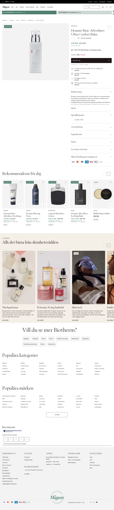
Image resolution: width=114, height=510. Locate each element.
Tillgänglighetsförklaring (9, 484)
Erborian (4, 404)
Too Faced (42, 401)
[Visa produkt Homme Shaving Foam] (35, 194)
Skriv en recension (86, 38)
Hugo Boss (61, 407)
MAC (3, 398)
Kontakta (5, 468)
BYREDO (60, 404)
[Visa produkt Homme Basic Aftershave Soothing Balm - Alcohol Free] (13, 194)
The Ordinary (61, 401)
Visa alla (57, 414)
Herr (91, 460)
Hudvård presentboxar (30, 344)
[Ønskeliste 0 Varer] (107, 7)
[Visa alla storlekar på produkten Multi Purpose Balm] (95, 219)
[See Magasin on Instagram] (91, 502)
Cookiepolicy (6, 476)
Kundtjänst (5, 470)
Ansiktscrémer (25, 365)
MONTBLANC (51, 210)
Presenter (109, 1)
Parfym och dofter (99, 368)
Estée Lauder (98, 404)
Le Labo (95, 210)
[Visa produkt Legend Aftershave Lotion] (58, 194)
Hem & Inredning (95, 465)
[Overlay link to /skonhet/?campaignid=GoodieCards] (84, 12)
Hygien (4, 374)
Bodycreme (51, 344)
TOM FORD (42, 404)
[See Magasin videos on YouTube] (96, 502)
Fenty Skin (79, 401)
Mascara (78, 363)
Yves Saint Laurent (7, 401)
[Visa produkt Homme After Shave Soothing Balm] (80, 194)
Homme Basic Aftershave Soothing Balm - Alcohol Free (12, 216)
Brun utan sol (42, 365)
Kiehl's (59, 398)
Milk (40, 407)
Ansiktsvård (61, 368)
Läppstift (78, 371)
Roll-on (51, 338)
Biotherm (74, 26)
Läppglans (97, 371)
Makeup (4, 363)
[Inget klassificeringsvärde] (74, 38)
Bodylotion (85, 338)
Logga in (86, 64)
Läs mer (27, 474)
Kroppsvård (98, 365)
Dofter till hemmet (62, 374)
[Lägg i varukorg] (21, 205)
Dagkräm (26, 338)
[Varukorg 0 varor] (111, 7)
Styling (96, 363)
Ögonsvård (79, 368)
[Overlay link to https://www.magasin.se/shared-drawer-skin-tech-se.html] (88, 277)
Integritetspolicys (7, 481)
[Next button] (113, 12)
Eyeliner (60, 365)
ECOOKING (79, 398)
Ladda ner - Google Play (53, 464)
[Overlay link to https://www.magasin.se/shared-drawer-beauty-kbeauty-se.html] (53, 277)
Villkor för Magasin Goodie (10, 478)
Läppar (22, 368)
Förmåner (27, 457)
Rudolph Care (24, 404)
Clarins (96, 401)
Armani (78, 407)
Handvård (23, 374)
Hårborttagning (43, 371)
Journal (95, 1)
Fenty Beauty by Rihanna (8, 396)
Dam (91, 457)
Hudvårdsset (79, 374)
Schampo (41, 374)
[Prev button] (1, 12)
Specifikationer (77, 115)
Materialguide (72, 462)
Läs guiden (5, 320)
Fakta (73, 142)
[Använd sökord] (87, 7)
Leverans (4, 462)
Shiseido (23, 398)
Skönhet (92, 462)
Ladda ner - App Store (52, 461)
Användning (76, 127)
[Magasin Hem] (5, 7)
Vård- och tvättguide (74, 460)
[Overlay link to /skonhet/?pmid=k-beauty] (29, 12)
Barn (91, 468)
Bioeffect (60, 396)
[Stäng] (85, 274)
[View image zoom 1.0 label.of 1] (35, 51)
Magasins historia (73, 457)
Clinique (97, 396)
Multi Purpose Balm (101, 214)
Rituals (72, 210)
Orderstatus (6, 460)
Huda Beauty (98, 407)
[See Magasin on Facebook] (94, 502)
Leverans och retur (79, 149)
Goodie (90, 1)
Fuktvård (41, 368)
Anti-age (23, 371)
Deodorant (61, 371)
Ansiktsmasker (6, 371)
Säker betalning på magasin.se (84, 157)
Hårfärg (23, 363)
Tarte (96, 398)
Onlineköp (5, 457)
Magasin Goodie (96, 50)
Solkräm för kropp (62, 338)
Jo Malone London (26, 401)
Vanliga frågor (28, 460)
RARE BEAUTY (24, 407)
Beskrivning (76, 92)
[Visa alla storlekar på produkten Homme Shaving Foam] (28, 225)
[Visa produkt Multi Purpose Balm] (103, 194)
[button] (103, 7)
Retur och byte (6, 465)
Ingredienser (76, 134)
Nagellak (41, 363)
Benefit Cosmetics (7, 407)
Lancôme (41, 398)
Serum (44, 338)
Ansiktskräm (75, 338)
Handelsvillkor (6, 473)
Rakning (97, 374)
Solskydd (35, 338)
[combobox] (92, 7)
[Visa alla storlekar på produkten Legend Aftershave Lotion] (50, 225)
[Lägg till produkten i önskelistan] (109, 27)
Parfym (59, 363)
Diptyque (23, 396)
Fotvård (4, 365)
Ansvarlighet (102, 1)
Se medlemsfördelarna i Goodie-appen (55, 458)
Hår (77, 365)
